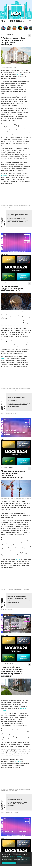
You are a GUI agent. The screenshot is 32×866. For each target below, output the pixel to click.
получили (18, 761)
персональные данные (16, 856)
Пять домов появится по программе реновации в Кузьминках (17, 215)
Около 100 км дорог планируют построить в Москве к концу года (17, 597)
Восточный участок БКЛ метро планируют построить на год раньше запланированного (18, 398)
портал (18, 74)
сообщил (18, 559)
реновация (15, 228)
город (2, 228)
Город (15, 35)
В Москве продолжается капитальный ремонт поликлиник (18, 601)
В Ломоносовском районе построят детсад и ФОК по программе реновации (17, 803)
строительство (8, 228)
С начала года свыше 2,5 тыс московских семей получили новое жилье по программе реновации (17, 220)
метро (14, 413)
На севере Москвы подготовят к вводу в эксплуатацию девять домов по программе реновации (18, 404)
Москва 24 (16, 21)
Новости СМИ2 (4, 254)
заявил (3, 359)
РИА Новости (17, 325)
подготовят (4, 176)
